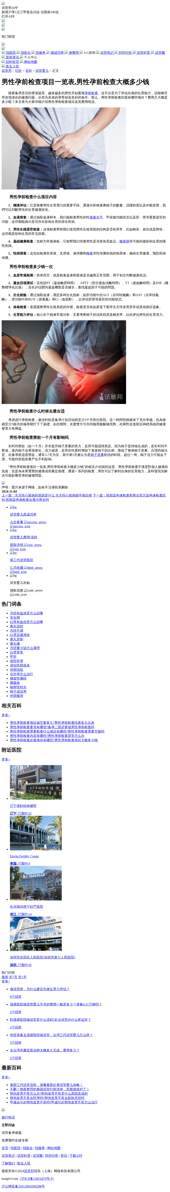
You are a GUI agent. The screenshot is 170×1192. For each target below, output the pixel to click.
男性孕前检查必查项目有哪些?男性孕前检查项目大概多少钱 (54, 740)
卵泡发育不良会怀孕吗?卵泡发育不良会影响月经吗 (47, 1098)
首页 (5, 1148)
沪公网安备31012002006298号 (23, 1186)
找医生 (28, 1148)
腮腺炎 (15, 683)
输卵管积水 (18, 687)
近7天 (13, 977)
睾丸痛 (15, 643)
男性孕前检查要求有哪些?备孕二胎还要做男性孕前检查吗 (52, 727)
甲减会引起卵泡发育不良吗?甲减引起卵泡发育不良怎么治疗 (54, 1102)
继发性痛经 (18, 678)
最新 (5, 977)
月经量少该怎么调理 (25, 648)
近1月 (22, 977)
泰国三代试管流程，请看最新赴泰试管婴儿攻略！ (46, 1085)
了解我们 (8, 1163)
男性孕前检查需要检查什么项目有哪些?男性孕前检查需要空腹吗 (57, 731)
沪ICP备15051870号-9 (36, 1178)
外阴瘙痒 (16, 696)
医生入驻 (23, 1163)
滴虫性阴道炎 (20, 665)
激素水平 (96, 217)
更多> (6, 715)
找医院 (16, 1148)
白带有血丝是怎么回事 (26, 622)
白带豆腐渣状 (20, 635)
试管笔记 (8, 1155)
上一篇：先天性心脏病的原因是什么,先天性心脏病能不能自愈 (47, 495)
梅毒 (89, 253)
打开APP (8, 16)
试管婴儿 (42, 70)
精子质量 (97, 455)
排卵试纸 (16, 669)
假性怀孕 (16, 661)
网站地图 (54, 1148)
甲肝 (13, 656)
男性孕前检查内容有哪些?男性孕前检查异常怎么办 (47, 736)
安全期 (15, 617)
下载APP (75, 1155)
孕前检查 (91, 93)
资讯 (64, 1155)
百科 (28, 70)
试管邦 (7, 70)
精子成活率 (18, 691)
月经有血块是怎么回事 (26, 613)
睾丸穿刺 (16, 639)
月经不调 (16, 630)
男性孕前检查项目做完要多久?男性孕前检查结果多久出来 (52, 722)
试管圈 (38, 1155)
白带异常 (16, 652)
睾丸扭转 (16, 626)
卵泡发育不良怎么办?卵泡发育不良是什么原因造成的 (49, 1093)
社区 (18, 70)
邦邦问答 (51, 1155)
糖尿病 (124, 241)
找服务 (40, 1148)
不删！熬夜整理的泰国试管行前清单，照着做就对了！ (50, 1089)
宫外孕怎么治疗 (21, 674)
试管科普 (23, 1155)
